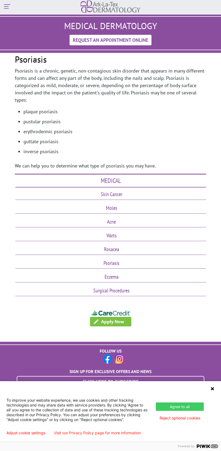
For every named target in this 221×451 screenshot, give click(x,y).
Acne (111, 221)
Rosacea (111, 249)
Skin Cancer (111, 194)
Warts (111, 235)
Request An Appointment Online (110, 40)
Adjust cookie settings (25, 433)
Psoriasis (111, 262)
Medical (111, 180)
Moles (111, 207)
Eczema (112, 276)
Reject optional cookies (180, 418)
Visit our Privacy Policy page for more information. (98, 433)
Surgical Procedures (111, 290)
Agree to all (180, 406)
